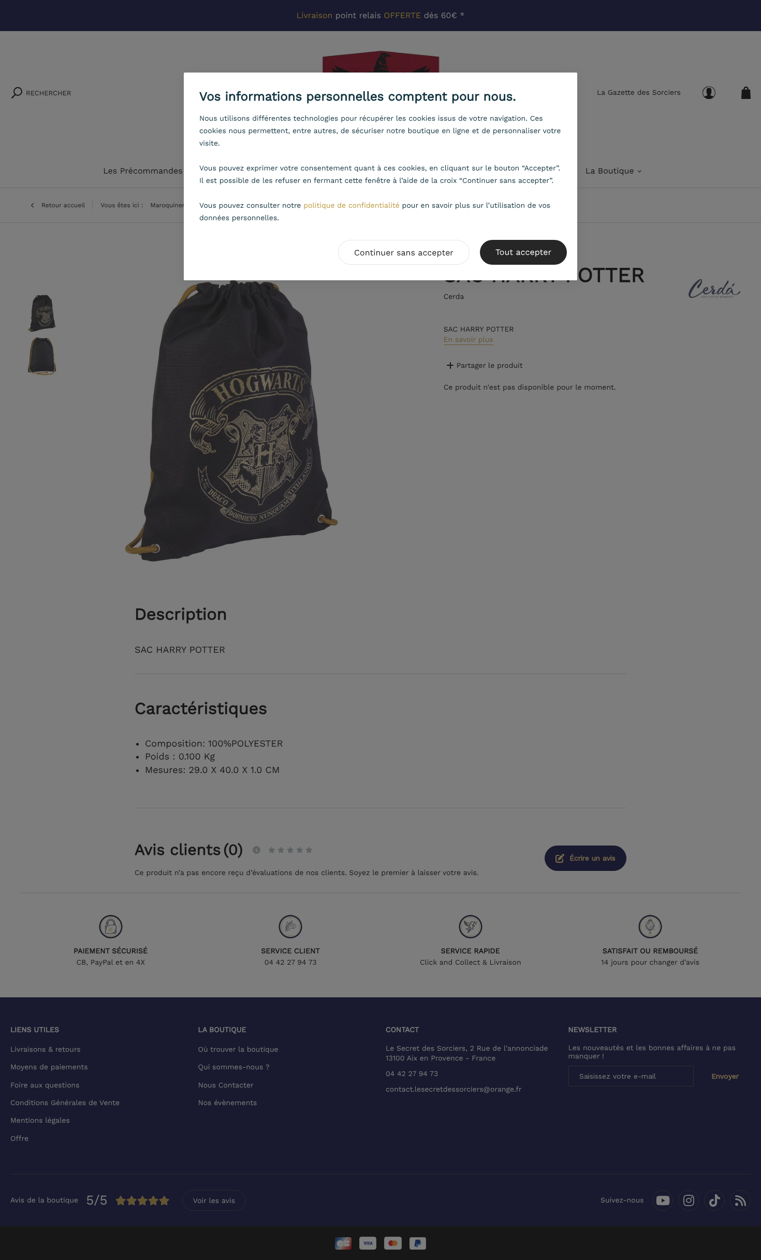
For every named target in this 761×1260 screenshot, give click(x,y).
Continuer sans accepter (403, 252)
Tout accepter (523, 252)
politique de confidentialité (351, 206)
